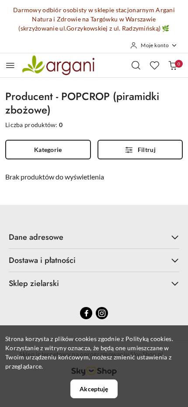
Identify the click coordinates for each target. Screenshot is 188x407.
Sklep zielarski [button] (34, 283)
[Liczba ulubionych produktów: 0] (154, 65)
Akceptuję (94, 389)
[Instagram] (102, 313)
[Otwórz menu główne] (10, 65)
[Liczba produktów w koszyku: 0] (173, 65)
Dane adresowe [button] (36, 237)
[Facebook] (86, 313)
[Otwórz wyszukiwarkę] (136, 65)
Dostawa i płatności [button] (42, 260)
